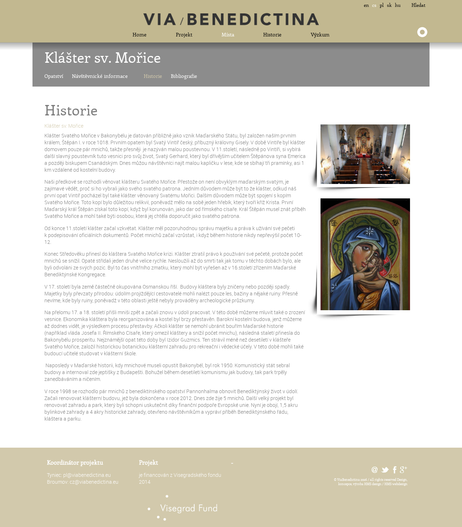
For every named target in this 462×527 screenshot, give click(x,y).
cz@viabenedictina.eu (94, 481)
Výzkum (320, 34)
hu (398, 5)
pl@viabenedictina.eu (87, 474)
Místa (228, 34)
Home (139, 34)
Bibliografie (184, 76)
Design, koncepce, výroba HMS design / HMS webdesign (372, 481)
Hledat (418, 5)
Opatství (53, 76)
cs (374, 5)
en (366, 5)
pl (382, 5)
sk (389, 5)
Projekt (184, 34)
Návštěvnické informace (100, 76)
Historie (272, 34)
